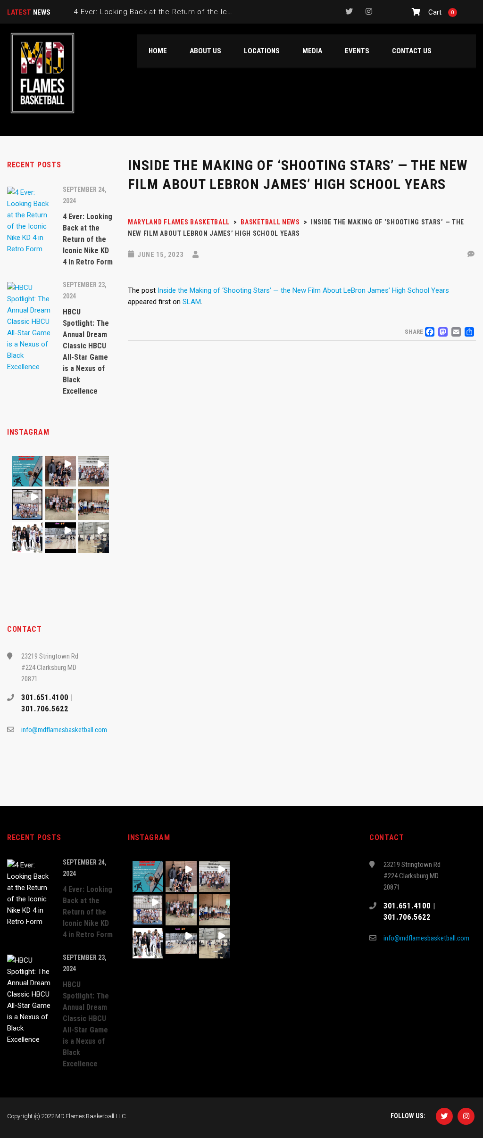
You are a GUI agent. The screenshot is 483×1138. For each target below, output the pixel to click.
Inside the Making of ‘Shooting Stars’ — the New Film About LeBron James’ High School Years (303, 290)
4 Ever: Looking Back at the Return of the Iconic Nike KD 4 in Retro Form (201, 12)
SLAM (192, 301)
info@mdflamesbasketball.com (64, 730)
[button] (27, 471)
